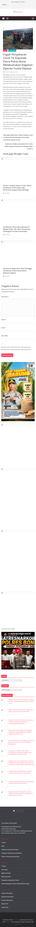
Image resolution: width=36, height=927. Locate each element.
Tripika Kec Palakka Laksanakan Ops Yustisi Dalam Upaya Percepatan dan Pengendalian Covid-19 (19, 146)
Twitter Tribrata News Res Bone (10, 856)
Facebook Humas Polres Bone (9, 849)
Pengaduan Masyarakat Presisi (10, 880)
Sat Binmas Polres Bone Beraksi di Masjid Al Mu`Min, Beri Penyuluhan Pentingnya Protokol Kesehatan (16, 229)
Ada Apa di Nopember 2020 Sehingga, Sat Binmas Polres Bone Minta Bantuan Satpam (17, 270)
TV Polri (3, 866)
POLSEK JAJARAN (12, 50)
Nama (3, 320)
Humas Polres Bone (7, 893)
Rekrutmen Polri (6, 876)
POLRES (5, 50)
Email (3, 328)
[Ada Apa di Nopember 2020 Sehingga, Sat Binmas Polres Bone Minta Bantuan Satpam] (18, 242)
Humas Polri (4, 907)
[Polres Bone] (3, 18)
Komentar (5, 297)
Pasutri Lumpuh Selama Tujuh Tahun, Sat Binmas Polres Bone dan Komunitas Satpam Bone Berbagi (17, 187)
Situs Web (4, 336)
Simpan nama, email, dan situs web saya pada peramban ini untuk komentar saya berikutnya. (16, 348)
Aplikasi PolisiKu (6, 873)
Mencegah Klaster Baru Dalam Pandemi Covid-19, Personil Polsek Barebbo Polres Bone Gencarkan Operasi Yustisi (18, 137)
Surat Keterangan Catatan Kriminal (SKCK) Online (15, 883)
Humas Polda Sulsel (7, 900)
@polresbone (15, 72)
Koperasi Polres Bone (7, 896)
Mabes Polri (4, 904)
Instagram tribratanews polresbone (11, 853)
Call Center (4, 869)
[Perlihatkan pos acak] (33, 18)
